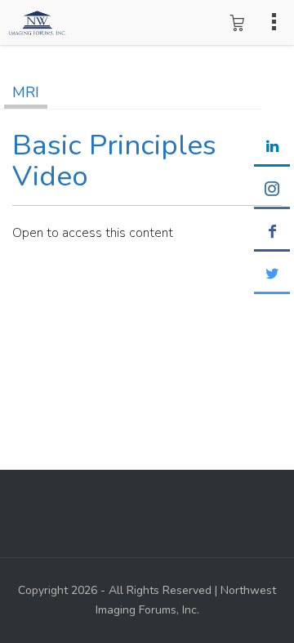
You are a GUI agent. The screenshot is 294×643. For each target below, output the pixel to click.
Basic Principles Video (114, 161)
